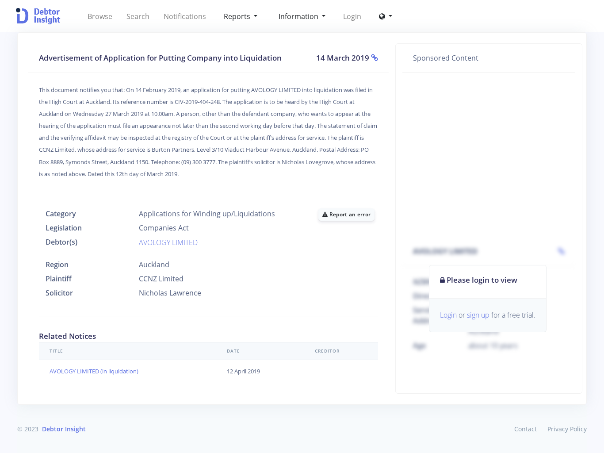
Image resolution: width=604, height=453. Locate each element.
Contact (525, 429)
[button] (385, 16)
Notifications (185, 16)
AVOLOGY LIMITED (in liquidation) (94, 371)
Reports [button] (238, 16)
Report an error (349, 214)
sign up (478, 315)
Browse (100, 16)
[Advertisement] (489, 145)
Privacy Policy (567, 429)
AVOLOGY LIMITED (168, 242)
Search (137, 16)
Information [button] (299, 16)
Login (352, 16)
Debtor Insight (64, 429)
